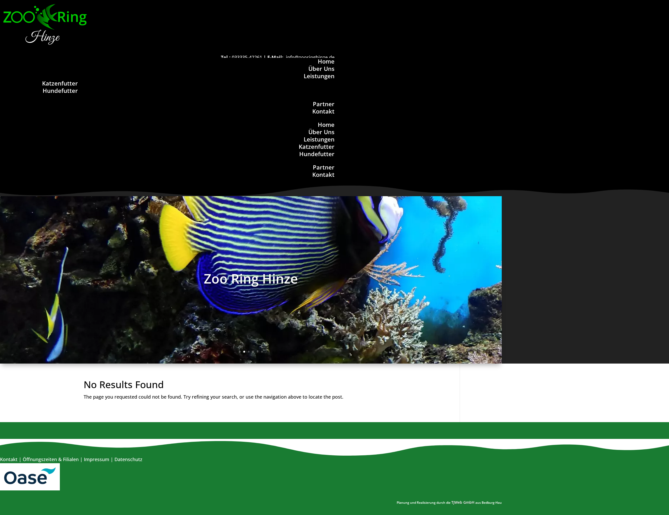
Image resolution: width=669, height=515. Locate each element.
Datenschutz (128, 459)
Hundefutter (60, 90)
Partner (323, 104)
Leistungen (319, 76)
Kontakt (323, 111)
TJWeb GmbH (463, 502)
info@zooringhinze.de (310, 57)
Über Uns (321, 68)
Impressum (96, 459)
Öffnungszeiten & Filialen (51, 459)
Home (326, 61)
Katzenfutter (60, 83)
